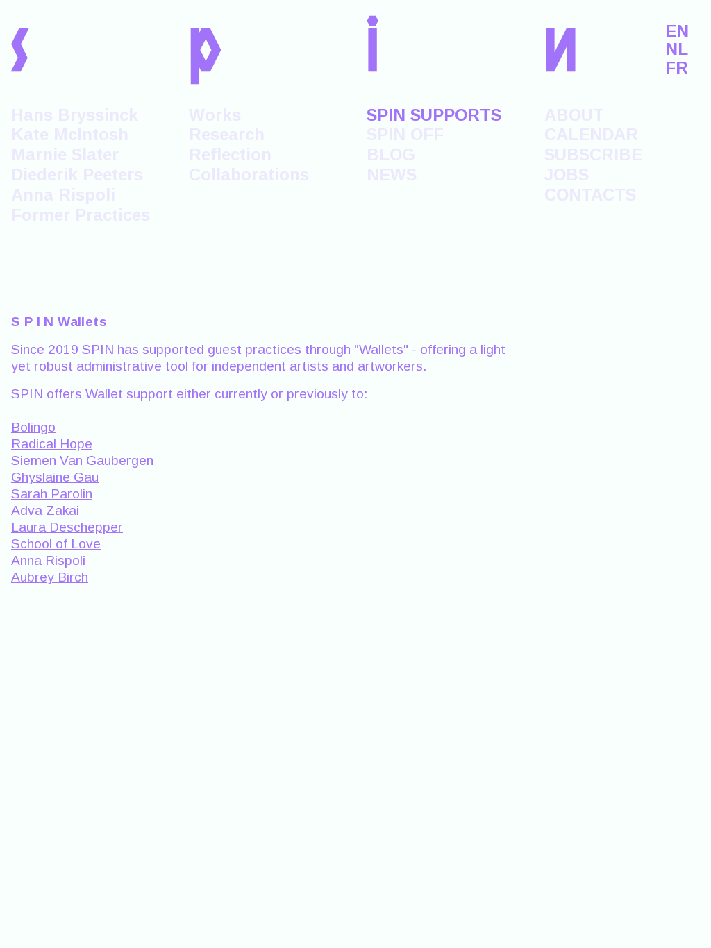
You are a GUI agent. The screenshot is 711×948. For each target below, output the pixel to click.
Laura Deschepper (67, 527)
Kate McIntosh (69, 134)
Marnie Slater (65, 154)
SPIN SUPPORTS (434, 114)
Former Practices (80, 214)
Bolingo (33, 427)
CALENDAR (591, 134)
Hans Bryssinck (74, 114)
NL (676, 49)
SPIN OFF (405, 134)
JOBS (566, 174)
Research (227, 134)
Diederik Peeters (77, 174)
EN (677, 31)
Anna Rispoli (63, 194)
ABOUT (574, 114)
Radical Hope (51, 444)
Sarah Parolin (51, 493)
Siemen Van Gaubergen (82, 460)
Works (215, 114)
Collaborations (249, 174)
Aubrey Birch (49, 577)
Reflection (230, 154)
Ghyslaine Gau (55, 477)
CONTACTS (590, 194)
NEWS (392, 174)
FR (676, 68)
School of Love (56, 543)
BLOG (391, 154)
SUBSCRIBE (593, 154)
